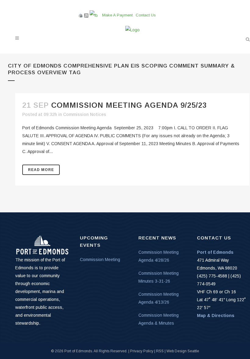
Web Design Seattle (182, 351)
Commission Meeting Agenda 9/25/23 (129, 105)
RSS (160, 351)
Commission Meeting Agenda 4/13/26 (158, 298)
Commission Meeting (100, 259)
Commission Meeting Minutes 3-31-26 (158, 277)
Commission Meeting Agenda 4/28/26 (158, 256)
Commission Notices (84, 114)
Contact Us (146, 15)
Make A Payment (117, 15)
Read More (41, 170)
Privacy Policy (141, 351)
